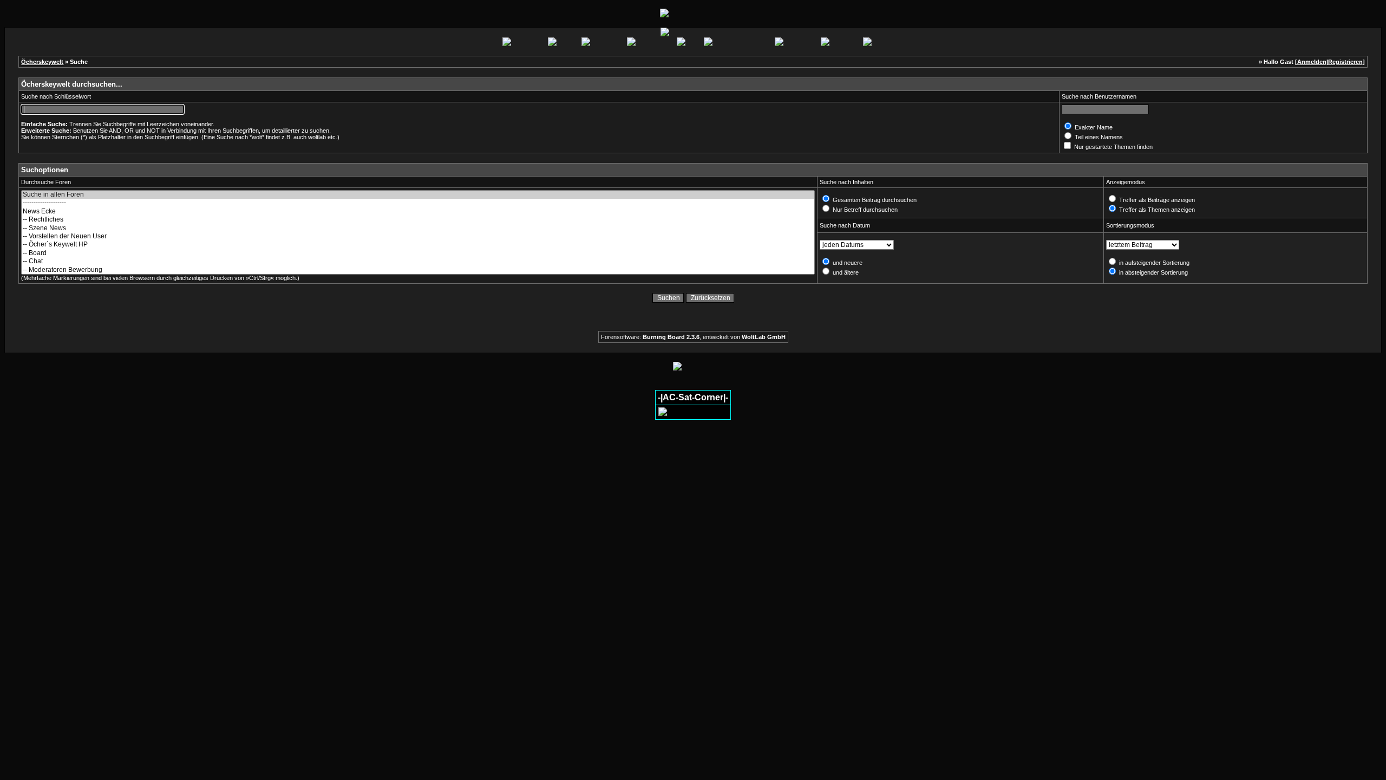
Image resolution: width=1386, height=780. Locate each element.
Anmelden (1311, 61)
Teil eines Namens (1098, 137)
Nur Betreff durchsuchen (864, 209)
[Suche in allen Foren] (418, 195)
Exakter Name (1093, 127)
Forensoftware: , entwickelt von (693, 337)
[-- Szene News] (418, 228)
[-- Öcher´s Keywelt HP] (418, 244)
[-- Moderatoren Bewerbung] (418, 270)
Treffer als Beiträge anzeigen (1156, 200)
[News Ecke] (418, 211)
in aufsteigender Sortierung (1153, 262)
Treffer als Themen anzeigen (1156, 209)
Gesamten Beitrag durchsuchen (874, 200)
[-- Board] (418, 253)
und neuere (846, 262)
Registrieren (1345, 61)
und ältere (845, 272)
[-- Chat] (418, 261)
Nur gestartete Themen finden (1113, 147)
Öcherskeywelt (42, 61)
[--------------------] (418, 203)
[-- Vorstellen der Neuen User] (418, 236)
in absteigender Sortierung (1152, 272)
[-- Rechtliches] (418, 220)
